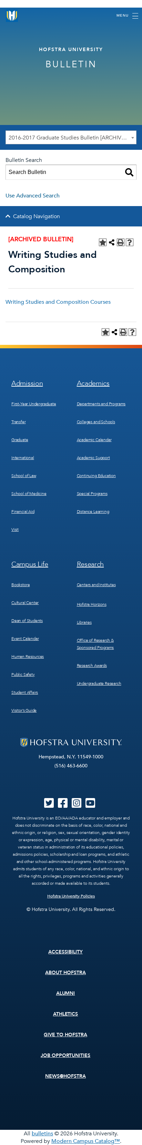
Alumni (65, 993)
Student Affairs (24, 692)
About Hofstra (65, 972)
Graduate (19, 440)
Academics (93, 383)
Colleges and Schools (96, 422)
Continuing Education (96, 475)
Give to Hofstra (65, 1034)
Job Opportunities (66, 1055)
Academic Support (93, 457)
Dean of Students (27, 620)
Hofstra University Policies (71, 896)
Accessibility (65, 952)
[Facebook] (63, 805)
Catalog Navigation (36, 216)
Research (90, 564)
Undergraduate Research (99, 683)
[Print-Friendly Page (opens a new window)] (120, 242)
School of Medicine (29, 493)
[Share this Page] (111, 242)
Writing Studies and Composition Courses (58, 302)
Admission (27, 383)
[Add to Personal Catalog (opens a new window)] (102, 242)
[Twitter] (49, 805)
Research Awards (92, 665)
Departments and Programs (101, 404)
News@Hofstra (65, 1076)
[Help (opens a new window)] (129, 242)
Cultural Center (25, 602)
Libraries (84, 622)
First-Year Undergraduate (33, 404)
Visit (15, 529)
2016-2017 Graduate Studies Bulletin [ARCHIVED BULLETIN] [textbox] (72, 138)
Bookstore (20, 585)
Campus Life (29, 564)
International (22, 457)
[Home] (12, 16)
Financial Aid (22, 511)
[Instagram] (76, 805)
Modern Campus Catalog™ (85, 1141)
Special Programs (92, 493)
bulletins (42, 1133)
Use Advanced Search (33, 196)
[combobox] (71, 137)
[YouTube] (90, 805)
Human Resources (27, 656)
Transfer (18, 422)
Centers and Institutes (96, 585)
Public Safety (23, 674)
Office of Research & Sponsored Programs (95, 644)
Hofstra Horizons (91, 604)
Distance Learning (93, 511)
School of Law (23, 475)
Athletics (65, 1014)
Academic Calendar (94, 440)
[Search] (129, 172)
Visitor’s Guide (24, 710)
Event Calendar (25, 638)
